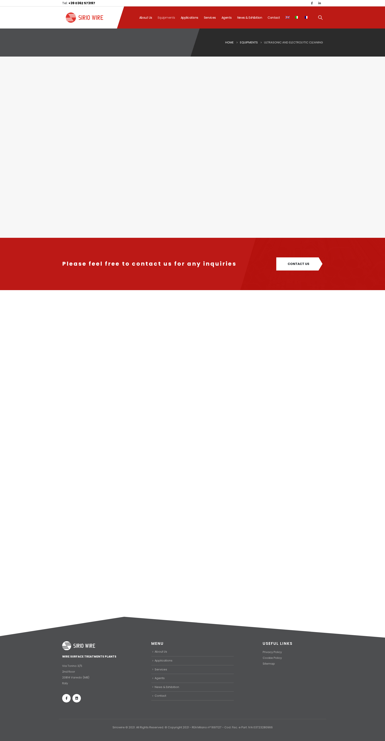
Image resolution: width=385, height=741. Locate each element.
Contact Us (298, 264)
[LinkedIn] (319, 3)
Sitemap (269, 664)
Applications (189, 17)
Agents (226, 17)
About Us (145, 17)
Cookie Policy (272, 658)
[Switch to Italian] (297, 17)
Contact (274, 17)
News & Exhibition (249, 17)
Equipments (166, 17)
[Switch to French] (306, 17)
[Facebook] (312, 3)
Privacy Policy (272, 652)
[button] (320, 17)
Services (210, 17)
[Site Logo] (84, 17)
